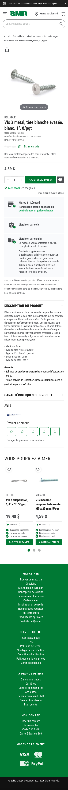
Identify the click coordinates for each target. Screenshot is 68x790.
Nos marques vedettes (30, 608)
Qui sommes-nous (31, 679)
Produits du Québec (31, 621)
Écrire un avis (31, 146)
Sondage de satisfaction (30, 650)
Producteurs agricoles (30, 617)
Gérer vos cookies (31, 662)
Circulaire (30, 583)
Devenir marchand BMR (31, 696)
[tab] (34, 305)
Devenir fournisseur (31, 700)
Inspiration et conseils (30, 604)
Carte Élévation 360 (31, 733)
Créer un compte (30, 721)
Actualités (30, 692)
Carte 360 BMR (30, 729)
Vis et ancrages (34, 36)
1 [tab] (29, 550)
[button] (11, 431)
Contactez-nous (31, 637)
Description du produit (23, 306)
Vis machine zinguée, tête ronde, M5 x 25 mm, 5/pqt (48, 504)
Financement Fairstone (31, 596)
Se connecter (31, 725)
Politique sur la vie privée (30, 658)
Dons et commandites (31, 687)
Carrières (31, 683)
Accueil (6, 36)
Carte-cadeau (30, 600)
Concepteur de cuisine (30, 592)
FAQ (31, 642)
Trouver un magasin (31, 579)
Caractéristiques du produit (28, 395)
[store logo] (19, 13)
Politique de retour (30, 646)
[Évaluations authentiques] (14, 415)
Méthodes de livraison (30, 588)
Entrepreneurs (31, 613)
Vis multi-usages (51, 36)
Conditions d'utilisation (31, 654)
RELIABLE (10, 117)
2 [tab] (34, 550)
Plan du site (30, 704)
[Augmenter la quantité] (21, 180)
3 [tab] (39, 550)
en (4, 3)
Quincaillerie (18, 36)
